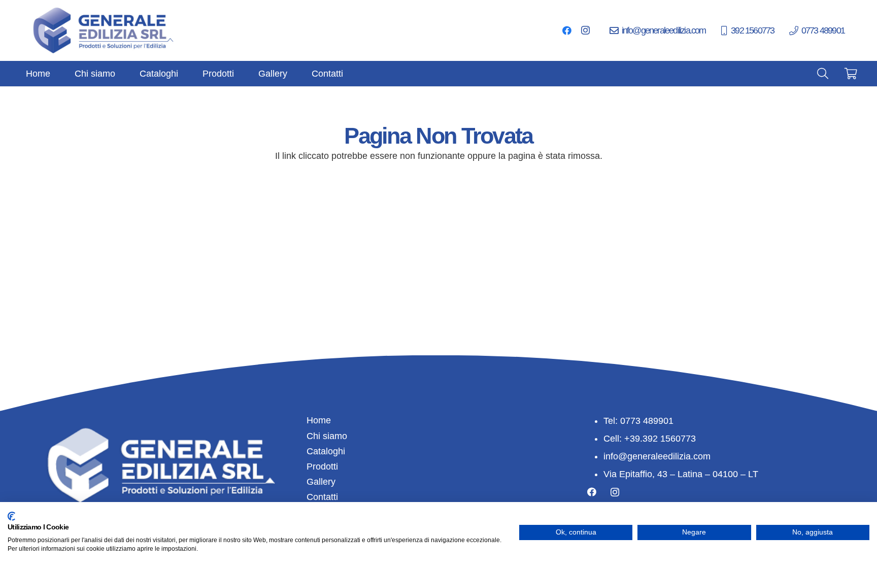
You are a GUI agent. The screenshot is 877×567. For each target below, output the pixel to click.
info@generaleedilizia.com (657, 456)
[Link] (104, 30)
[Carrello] (851, 73)
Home (319, 420)
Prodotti (322, 466)
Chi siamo (327, 436)
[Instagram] (585, 30)
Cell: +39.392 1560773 (649, 438)
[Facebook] (567, 30)
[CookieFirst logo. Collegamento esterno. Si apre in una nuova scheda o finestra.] (11, 516)
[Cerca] (823, 73)
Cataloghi (326, 451)
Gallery (321, 482)
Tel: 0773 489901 (638, 421)
